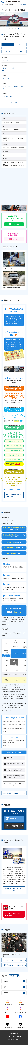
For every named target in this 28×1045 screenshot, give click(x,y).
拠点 (5, 987)
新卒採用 (20, 960)
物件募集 (6, 993)
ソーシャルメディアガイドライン (14, 1039)
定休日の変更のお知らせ (8, 96)
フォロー (15, 239)
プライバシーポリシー (13, 1036)
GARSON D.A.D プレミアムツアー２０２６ (12, 87)
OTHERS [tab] (20, 51)
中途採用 (8, 960)
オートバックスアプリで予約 (15, 826)
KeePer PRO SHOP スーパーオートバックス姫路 (13, 889)
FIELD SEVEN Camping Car (20, 1012)
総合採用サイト (20, 965)
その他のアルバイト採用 (7, 965)
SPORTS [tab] (20, 48)
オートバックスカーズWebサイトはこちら (13, 495)
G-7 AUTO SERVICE (8, 1004)
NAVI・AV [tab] (8, 51)
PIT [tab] (20, 44)
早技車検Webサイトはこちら (10, 793)
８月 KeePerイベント (8, 78)
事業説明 (6, 981)
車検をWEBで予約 (14, 819)
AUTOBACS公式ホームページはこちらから (13, 914)
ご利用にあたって (14, 1034)
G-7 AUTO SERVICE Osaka (20, 1004)
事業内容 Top (13, 976)
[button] (6, 28)
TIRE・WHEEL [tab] (7, 48)
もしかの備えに (6, 60)
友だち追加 (15, 224)
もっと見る (14, 102)
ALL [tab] (8, 44)
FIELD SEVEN (7, 1012)
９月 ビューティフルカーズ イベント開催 (12, 69)
